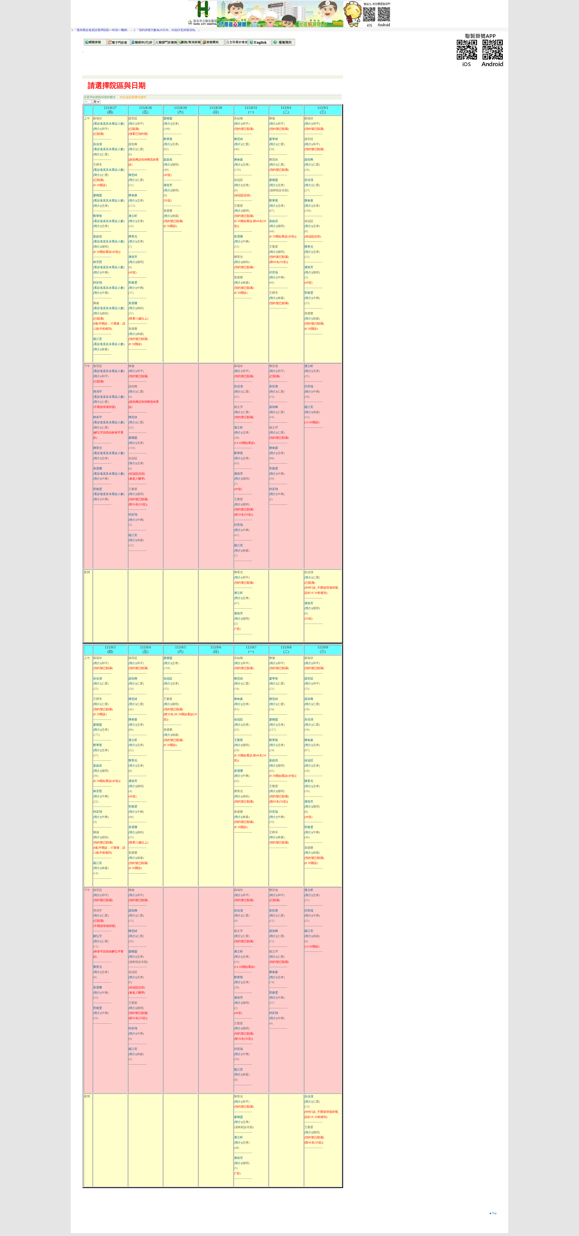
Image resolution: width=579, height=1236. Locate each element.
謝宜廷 (308, 678)
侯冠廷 (168, 678)
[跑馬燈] (289, 29)
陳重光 (132, 236)
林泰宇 (97, 417)
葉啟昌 (97, 236)
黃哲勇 (273, 386)
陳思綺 (132, 175)
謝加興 (308, 159)
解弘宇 (97, 936)
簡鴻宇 (97, 391)
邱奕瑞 (273, 272)
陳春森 (132, 195)
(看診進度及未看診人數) (108, 123)
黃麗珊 (132, 303)
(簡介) (97, 128)
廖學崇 (273, 139)
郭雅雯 (132, 282)
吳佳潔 (97, 144)
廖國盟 (97, 195)
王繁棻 (238, 740)
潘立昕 (132, 216)
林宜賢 (97, 262)
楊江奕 (97, 339)
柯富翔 (97, 282)
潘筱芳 (132, 256)
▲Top (493, 1213)
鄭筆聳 (97, 216)
